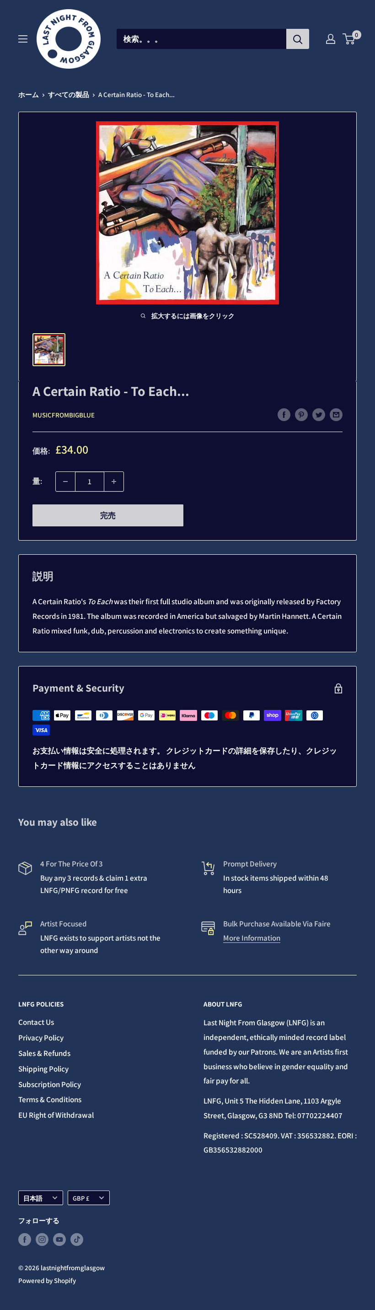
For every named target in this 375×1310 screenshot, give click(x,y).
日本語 (33, 1198)
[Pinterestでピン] (301, 414)
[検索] (297, 39)
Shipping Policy (43, 1069)
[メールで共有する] (336, 414)
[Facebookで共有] (284, 414)
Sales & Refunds (44, 1053)
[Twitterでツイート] (318, 414)
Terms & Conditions (49, 1099)
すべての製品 (68, 94)
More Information (251, 938)
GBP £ (81, 1198)
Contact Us (36, 1022)
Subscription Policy (49, 1084)
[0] (349, 38)
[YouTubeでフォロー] (59, 1239)
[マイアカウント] (330, 39)
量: (37, 481)
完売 (108, 515)
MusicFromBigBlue (63, 415)
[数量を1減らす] (65, 481)
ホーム (28, 94)
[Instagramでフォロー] (42, 1239)
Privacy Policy (41, 1038)
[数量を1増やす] (113, 481)
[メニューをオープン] (22, 39)
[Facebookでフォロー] (24, 1239)
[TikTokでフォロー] (76, 1239)
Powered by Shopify (47, 1280)
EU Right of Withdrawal (56, 1115)
